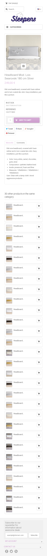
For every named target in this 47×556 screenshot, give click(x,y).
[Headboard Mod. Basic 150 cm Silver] (9, 207)
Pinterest (10, 133)
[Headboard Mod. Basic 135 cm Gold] (9, 238)
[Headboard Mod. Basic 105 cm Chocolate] (9, 321)
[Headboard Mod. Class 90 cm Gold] (9, 363)
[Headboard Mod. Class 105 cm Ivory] (9, 478)
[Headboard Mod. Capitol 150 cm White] (9, 499)
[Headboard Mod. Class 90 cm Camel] (9, 405)
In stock (10, 103)
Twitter (11, 551)
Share (19, 129)
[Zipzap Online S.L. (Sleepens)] (23, 18)
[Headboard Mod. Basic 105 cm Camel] (9, 342)
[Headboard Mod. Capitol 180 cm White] (9, 436)
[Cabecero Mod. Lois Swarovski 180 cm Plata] (23, 52)
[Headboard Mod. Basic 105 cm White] (9, 311)
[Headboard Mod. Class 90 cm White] (9, 374)
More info (9, 143)
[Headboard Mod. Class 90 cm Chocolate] (9, 384)
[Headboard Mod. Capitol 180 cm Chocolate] (9, 447)
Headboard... (19, 205)
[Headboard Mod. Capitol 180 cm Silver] (9, 457)
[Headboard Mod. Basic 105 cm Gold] (9, 301)
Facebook (6, 551)
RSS (16, 551)
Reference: (11, 109)
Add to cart (39, 206)
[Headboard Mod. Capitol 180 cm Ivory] (9, 353)
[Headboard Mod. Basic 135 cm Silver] (9, 269)
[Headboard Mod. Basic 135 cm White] (9, 248)
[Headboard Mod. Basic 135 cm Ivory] (9, 290)
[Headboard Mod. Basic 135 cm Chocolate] (9, 259)
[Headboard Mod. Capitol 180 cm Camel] (9, 467)
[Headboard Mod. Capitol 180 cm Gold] (9, 426)
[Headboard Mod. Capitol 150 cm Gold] (9, 488)
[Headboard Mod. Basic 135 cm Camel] (9, 280)
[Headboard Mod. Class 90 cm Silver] (9, 394)
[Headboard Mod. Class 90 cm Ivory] (9, 415)
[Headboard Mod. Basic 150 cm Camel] (9, 217)
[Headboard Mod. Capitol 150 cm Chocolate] (9, 509)
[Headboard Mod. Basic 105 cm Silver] (9, 332)
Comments (21, 143)
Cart (13, 3)
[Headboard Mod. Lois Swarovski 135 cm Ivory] (9, 228)
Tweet (10, 129)
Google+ (30, 129)
